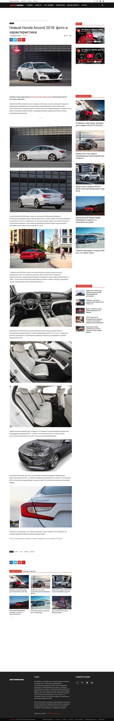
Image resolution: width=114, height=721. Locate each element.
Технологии (60, 5)
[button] (102, 5)
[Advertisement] (57, 14)
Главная (30, 5)
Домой (11, 21)
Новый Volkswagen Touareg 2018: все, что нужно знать (90, 251)
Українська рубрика (14, 1)
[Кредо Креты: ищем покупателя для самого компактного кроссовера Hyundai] (80, 329)
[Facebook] (94, 1)
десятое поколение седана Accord (41, 97)
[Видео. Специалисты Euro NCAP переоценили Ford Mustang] (80, 311)
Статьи (84, 5)
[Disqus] (40, 645)
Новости (38, 5)
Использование (79, 719)
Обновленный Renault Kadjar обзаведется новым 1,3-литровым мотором (17, 612)
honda (16, 551)
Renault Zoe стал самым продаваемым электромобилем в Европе (40, 591)
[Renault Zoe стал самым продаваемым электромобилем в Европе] (40, 581)
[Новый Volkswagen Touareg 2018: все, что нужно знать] (40, 602)
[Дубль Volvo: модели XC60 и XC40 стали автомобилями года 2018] (61, 581)
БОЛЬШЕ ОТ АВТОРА (29, 571)
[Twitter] (100, 1)
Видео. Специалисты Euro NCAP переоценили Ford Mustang (94, 310)
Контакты (35, 1)
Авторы (29, 1)
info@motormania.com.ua (53, 713)
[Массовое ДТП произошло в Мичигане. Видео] (61, 602)
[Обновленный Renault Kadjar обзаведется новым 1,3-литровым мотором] (19, 602)
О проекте (23, 1)
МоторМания (12, 719)
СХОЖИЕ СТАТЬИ (16, 571)
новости (32, 551)
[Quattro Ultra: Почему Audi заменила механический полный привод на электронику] (80, 293)
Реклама (64, 719)
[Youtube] (103, 1)
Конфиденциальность (91, 719)
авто (21, 551)
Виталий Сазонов (16, 35)
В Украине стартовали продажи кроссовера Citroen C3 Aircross (89, 124)
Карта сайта (101, 719)
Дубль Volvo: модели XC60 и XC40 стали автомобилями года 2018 (90, 188)
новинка (26, 551)
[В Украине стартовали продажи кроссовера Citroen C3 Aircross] (19, 581)
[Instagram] (97, 1)
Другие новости (73, 5)
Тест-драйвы (48, 5)
